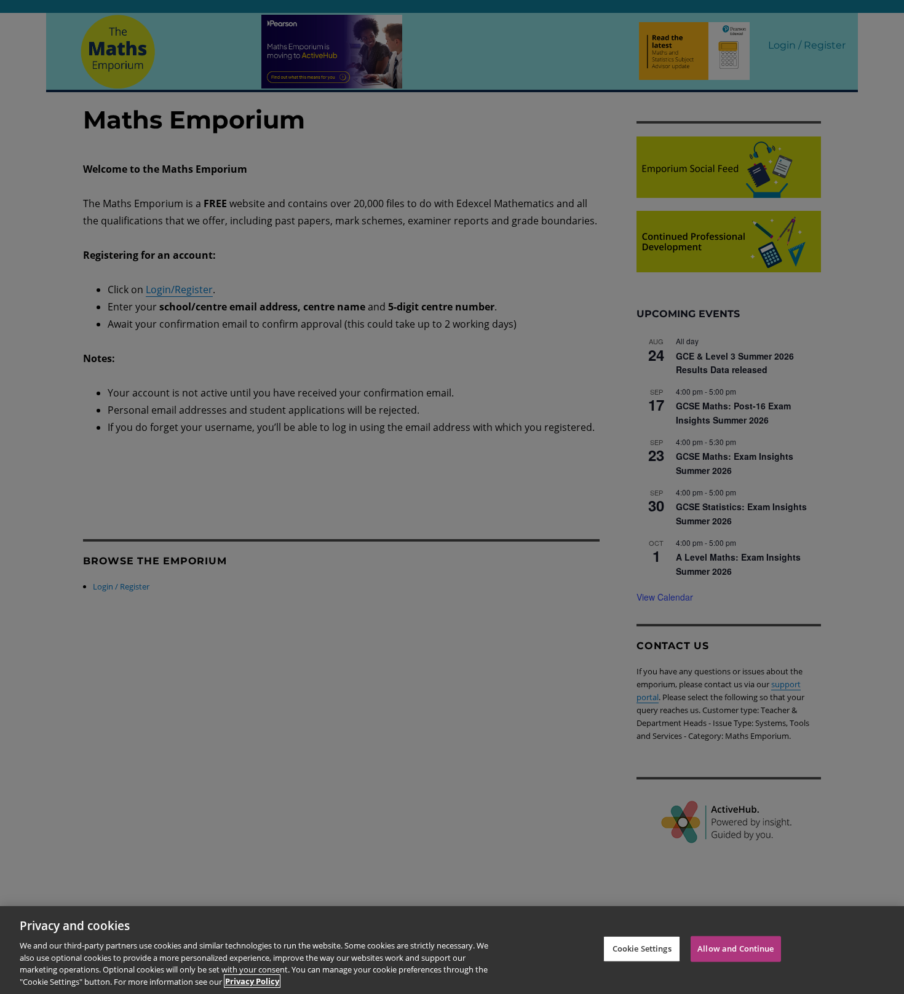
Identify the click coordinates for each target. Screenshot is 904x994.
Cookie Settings (642, 948)
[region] (452, 950)
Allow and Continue (735, 948)
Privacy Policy (252, 981)
